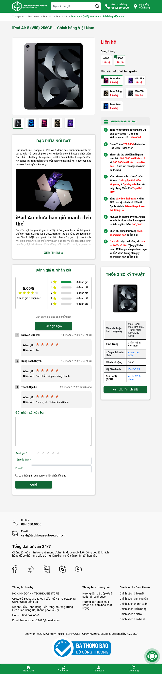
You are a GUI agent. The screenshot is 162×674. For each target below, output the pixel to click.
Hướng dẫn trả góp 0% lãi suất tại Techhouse (97, 595)
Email (19, 468)
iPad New (33, 16)
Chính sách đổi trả (131, 614)
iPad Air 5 (61, 16)
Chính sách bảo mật (132, 593)
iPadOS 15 (134, 369)
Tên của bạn (23, 459)
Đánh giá (21, 453)
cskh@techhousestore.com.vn (43, 535)
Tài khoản (98, 670)
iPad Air (47, 16)
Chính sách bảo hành (133, 619)
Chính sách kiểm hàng (133, 608)
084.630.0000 (31, 524)
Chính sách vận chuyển (134, 598)
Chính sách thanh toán (134, 603)
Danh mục (63, 670)
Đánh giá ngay (53, 326)
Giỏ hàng (134, 670)
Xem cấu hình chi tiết (125, 389)
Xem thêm (52, 253)
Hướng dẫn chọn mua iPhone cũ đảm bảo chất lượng (97, 605)
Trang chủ (28, 670)
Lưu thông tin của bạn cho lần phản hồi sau (42, 475)
